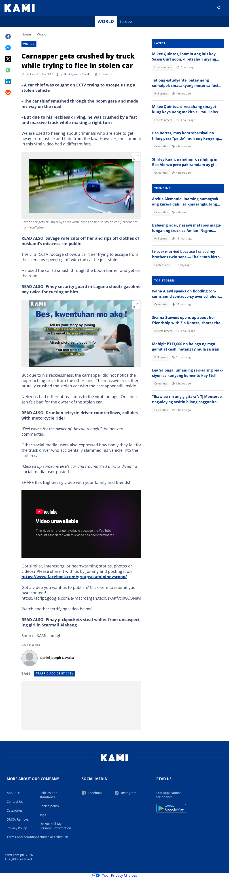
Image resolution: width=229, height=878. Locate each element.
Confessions (162, 265)
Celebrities (161, 146)
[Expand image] (136, 157)
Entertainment (163, 67)
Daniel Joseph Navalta (77, 74)
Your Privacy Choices (119, 875)
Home (26, 34)
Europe (125, 21)
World (106, 21)
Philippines (161, 93)
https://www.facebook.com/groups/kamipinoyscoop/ (74, 576)
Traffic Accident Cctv (55, 673)
